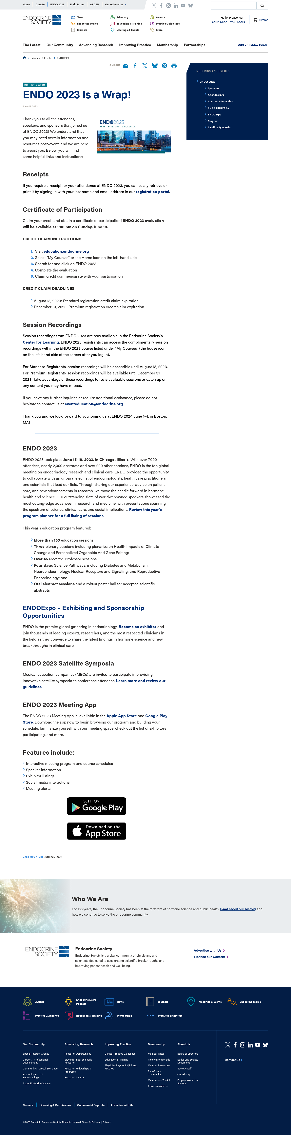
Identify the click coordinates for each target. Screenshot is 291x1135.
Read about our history (238, 908)
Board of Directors (187, 1053)
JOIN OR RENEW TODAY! (253, 45)
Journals (82, 30)
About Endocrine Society (36, 1083)
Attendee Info (216, 95)
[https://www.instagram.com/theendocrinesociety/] (243, 1044)
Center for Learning (41, 342)
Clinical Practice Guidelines (120, 1053)
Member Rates (156, 1053)
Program (213, 121)
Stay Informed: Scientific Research (78, 1061)
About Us (183, 1044)
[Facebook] (135, 66)
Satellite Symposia (219, 127)
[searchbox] (233, 6)
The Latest (32, 44)
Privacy (107, 1122)
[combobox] (233, 6)
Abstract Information (220, 101)
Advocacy (122, 17)
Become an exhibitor (137, 626)
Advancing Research (96, 44)
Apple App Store (122, 715)
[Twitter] (145, 66)
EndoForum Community (154, 1073)
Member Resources (159, 1065)
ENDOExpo (214, 114)
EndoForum (77, 4)
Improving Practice (135, 44)
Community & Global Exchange (40, 1068)
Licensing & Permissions (55, 1105)
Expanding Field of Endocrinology (33, 1076)
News (80, 17)
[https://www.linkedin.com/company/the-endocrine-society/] (250, 1044)
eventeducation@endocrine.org (94, 404)
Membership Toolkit (159, 1080)
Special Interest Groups (36, 1053)
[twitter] (228, 1044)
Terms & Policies (91, 1122)
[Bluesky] (155, 66)
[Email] (125, 66)
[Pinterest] (164, 66)
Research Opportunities (78, 1053)
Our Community (60, 44)
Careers (28, 1105)
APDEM (94, 4)
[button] (262, 6)
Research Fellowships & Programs (78, 1070)
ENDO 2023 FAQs (218, 108)
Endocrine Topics (87, 23)
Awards (160, 17)
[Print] (174, 66)
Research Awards (74, 1077)
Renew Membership (159, 1059)
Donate (40, 4)
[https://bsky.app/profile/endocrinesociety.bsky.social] (265, 1044)
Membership (167, 44)
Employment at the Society (187, 1082)
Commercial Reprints (91, 1105)
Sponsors (214, 88)
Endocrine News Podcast (86, 1002)
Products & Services (170, 1015)
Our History (183, 1074)
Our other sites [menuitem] (114, 4)
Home (26, 4)
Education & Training (129, 23)
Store (159, 30)
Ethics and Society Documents (187, 1061)
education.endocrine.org (66, 251)
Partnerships (194, 44)
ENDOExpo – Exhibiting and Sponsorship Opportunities (83, 611)
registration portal (152, 191)
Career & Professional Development (35, 1061)
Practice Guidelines (168, 23)
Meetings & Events (127, 30)
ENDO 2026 (57, 4)
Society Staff (184, 1068)
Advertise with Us (157, 1086)
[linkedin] (258, 1044)
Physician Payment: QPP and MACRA (121, 1067)
